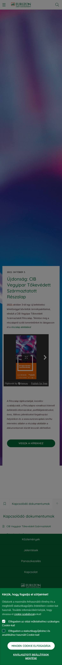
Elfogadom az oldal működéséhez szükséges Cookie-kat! (30, 623)
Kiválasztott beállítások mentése (31, 656)
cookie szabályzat (24, 614)
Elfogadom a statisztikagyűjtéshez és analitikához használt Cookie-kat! (26, 633)
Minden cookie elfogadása (31, 645)
